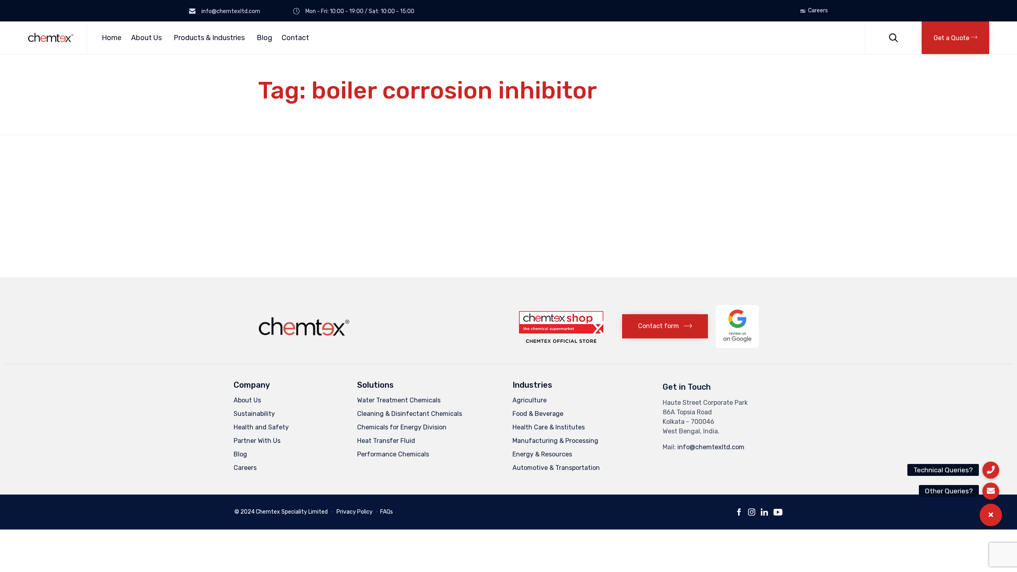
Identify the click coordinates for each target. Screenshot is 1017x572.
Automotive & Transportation (556, 468)
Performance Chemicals (393, 454)
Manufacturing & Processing (555, 440)
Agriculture (529, 400)
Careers (818, 11)
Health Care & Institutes (548, 427)
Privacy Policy (354, 511)
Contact (295, 37)
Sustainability (254, 413)
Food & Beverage (537, 413)
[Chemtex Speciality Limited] (51, 37)
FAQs (386, 511)
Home (112, 37)
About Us (146, 37)
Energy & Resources (542, 454)
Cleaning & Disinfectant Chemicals (409, 413)
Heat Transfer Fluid (386, 440)
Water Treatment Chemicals (399, 400)
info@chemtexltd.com (710, 447)
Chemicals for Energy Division (402, 427)
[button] (955, 37)
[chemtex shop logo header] (561, 340)
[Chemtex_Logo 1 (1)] (305, 338)
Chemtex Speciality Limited (292, 511)
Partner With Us (257, 440)
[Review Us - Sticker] (737, 346)
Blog (264, 37)
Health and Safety (261, 427)
